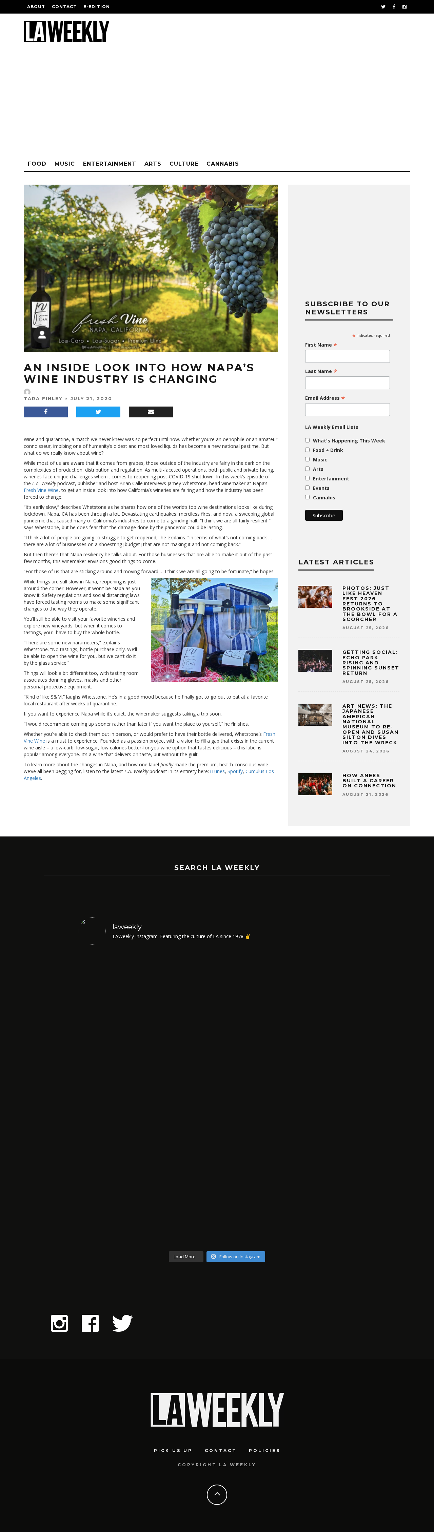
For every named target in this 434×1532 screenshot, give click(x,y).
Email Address (325, 398)
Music (65, 164)
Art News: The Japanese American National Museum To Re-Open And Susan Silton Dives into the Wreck (370, 724)
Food (37, 164)
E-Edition (96, 6)
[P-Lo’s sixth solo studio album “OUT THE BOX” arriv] (322, 1099)
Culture (184, 164)
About (36, 6)
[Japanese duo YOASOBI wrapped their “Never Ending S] (182, 1099)
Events (321, 488)
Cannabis (222, 164)
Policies (264, 1450)
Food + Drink (328, 450)
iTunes (217, 771)
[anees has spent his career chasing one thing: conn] (112, 1099)
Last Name (321, 371)
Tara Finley (43, 398)
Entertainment (109, 164)
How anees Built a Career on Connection (369, 780)
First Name (321, 345)
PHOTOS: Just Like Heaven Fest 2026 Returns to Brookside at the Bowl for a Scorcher (370, 603)
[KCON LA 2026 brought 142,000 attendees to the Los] (252, 1099)
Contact (64, 6)
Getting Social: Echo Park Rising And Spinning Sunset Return (370, 662)
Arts (152, 164)
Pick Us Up (173, 1450)
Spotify (234, 771)
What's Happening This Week (349, 440)
